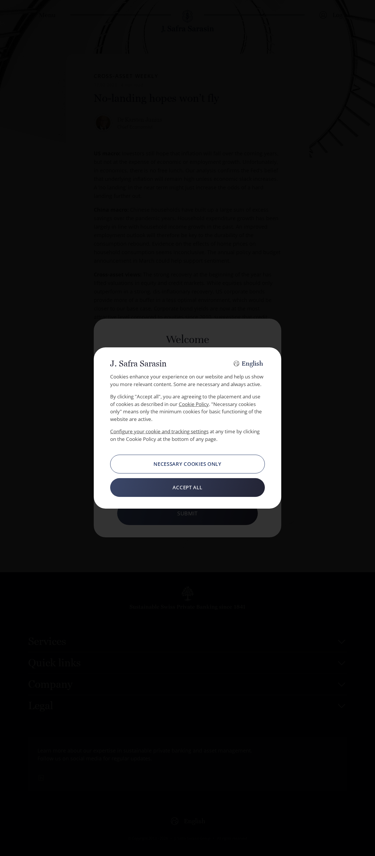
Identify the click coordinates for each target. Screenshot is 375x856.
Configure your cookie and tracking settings (159, 431)
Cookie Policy (194, 404)
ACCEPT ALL (187, 487)
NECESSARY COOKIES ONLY (187, 464)
